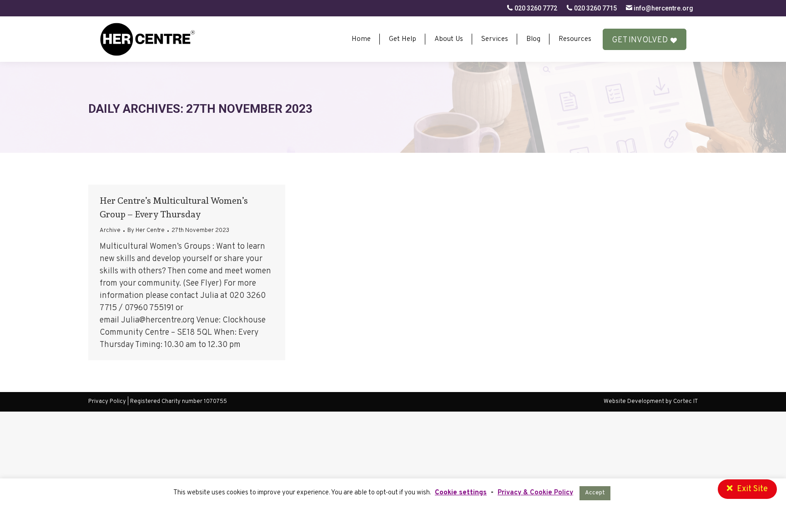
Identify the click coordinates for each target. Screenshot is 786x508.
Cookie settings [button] (461, 492)
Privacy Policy (107, 401)
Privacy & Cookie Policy (535, 492)
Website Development (634, 401)
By (146, 230)
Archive (110, 230)
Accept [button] (595, 493)
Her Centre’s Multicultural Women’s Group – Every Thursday (174, 207)
